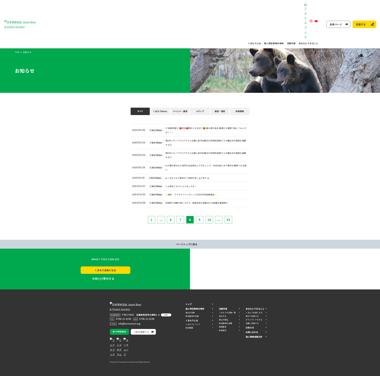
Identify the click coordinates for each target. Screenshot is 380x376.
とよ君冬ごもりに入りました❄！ (181, 186)
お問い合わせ (252, 332)
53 (228, 220)
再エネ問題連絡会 (119, 331)
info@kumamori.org (129, 323)
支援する (361, 24)
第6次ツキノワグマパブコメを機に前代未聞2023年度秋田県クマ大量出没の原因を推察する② (206, 142)
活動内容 (291, 43)
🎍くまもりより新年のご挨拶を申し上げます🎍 (187, 177)
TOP (17, 52)
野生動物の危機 (192, 316)
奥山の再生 (223, 319)
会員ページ (336, 24)
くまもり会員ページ (141, 332)
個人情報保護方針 (254, 336)
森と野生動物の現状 (274, 43)
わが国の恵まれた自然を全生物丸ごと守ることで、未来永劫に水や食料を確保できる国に (205, 167)
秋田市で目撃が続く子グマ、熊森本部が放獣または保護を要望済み (197, 202)
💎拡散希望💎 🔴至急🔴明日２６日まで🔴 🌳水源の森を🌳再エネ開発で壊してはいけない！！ (205, 130)
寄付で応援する (252, 316)
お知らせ (250, 327)
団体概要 (189, 327)
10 (209, 220)
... (161, 220)
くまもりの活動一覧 (227, 312)
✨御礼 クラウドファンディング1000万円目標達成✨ (191, 194)
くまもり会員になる (105, 270)
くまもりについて (193, 324)
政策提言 (222, 330)
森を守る (222, 316)
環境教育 (222, 326)
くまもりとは (254, 43)
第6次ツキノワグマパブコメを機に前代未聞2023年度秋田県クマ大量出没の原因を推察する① (206, 155)
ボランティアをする (254, 319)
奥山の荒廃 (190, 312)
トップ (189, 304)
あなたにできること (308, 43)
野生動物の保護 (225, 323)
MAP (166, 315)
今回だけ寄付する (103, 278)
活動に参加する (252, 323)
